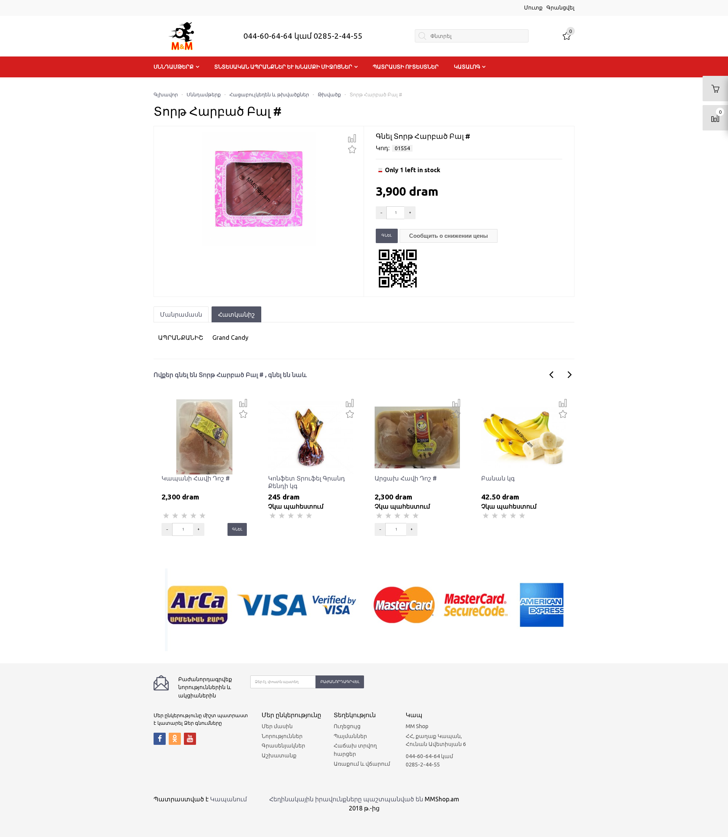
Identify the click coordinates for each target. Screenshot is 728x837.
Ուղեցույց (347, 726)
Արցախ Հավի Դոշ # (406, 478)
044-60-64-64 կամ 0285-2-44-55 (302, 35)
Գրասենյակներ (283, 746)
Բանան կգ (498, 478)
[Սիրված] (352, 148)
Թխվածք (329, 94)
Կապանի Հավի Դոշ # (196, 478)
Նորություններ (282, 736)
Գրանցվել (560, 8)
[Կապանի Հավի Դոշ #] (204, 436)
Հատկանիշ (236, 314)
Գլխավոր (166, 94)
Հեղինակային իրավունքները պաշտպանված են (346, 799)
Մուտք (533, 8)
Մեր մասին (277, 726)
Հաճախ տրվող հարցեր (355, 750)
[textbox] (472, 35)
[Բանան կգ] (523, 436)
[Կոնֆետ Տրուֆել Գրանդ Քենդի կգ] (310, 436)
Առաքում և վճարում (362, 764)
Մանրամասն (181, 314)
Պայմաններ (350, 736)
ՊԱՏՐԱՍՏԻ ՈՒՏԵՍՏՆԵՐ (406, 67)
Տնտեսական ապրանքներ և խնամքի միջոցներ (283, 67)
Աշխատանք (279, 755)
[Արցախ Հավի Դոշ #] (417, 436)
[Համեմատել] (352, 138)
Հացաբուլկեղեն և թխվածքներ (269, 94)
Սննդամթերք (174, 67)
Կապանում (228, 799)
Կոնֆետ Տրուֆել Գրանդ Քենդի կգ (306, 482)
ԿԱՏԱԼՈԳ (467, 67)
